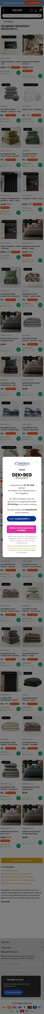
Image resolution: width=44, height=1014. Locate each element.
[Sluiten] (37, 461)
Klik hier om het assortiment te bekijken (21, 529)
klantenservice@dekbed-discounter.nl (23, 548)
